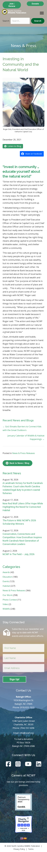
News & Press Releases (23, 453)
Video (5, 604)
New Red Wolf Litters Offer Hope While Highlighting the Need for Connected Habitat (23, 507)
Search (6, 20)
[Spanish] (25, 838)
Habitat (6, 585)
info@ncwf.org (26, 733)
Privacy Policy (19, 849)
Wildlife (6, 608)
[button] (37, 21)
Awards (6, 572)
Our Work (7, 595)
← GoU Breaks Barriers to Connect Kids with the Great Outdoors (22, 428)
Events (6, 581)
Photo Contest (10, 599)
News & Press (23, 45)
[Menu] (42, 13)
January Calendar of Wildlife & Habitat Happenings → (25, 437)
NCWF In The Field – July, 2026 (18, 554)
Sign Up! (14, 679)
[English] (22, 838)
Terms (31, 849)
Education (7, 576)
